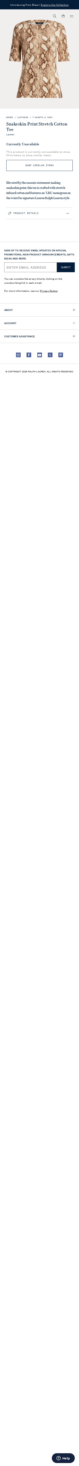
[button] (55, 16)
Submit (66, 267)
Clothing (22, 117)
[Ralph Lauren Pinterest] (60, 355)
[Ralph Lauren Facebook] (29, 355)
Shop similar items (39, 165)
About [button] (8, 310)
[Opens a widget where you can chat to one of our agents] (63, 1458)
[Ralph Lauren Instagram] (18, 355)
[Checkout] (63, 16)
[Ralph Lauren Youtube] (39, 355)
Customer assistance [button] (19, 336)
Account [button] (10, 323)
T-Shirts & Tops (43, 117)
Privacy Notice (49, 291)
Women (9, 117)
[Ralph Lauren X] (50, 355)
